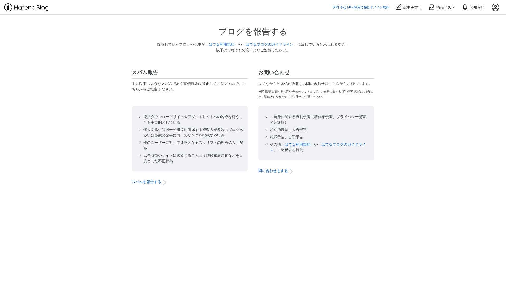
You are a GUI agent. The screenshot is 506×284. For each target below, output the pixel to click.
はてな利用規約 (222, 44)
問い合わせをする (273, 170)
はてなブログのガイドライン (270, 44)
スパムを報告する (146, 181)
